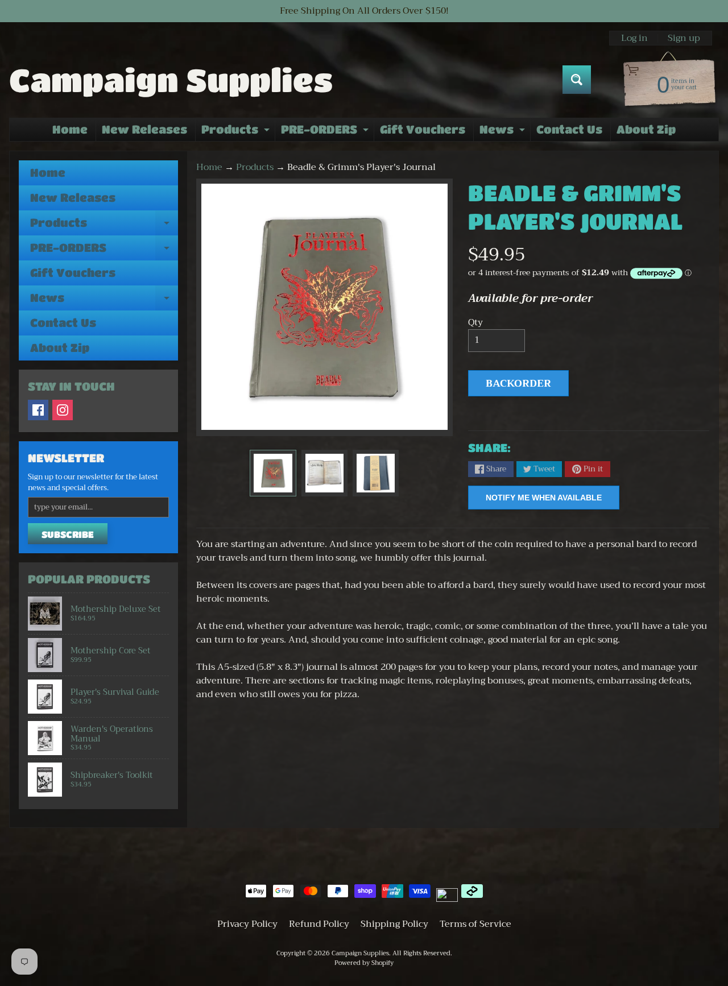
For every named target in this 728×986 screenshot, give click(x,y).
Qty (475, 322)
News (503, 132)
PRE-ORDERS (326, 132)
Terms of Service (475, 924)
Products (236, 132)
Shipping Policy (394, 924)
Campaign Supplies (171, 80)
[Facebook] (38, 410)
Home (70, 129)
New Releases (144, 129)
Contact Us (569, 129)
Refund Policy (319, 924)
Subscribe (68, 534)
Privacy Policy (247, 924)
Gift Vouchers (422, 129)
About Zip (646, 129)
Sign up (684, 38)
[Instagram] (62, 410)
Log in (634, 38)
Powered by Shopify (364, 963)
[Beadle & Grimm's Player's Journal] (273, 473)
